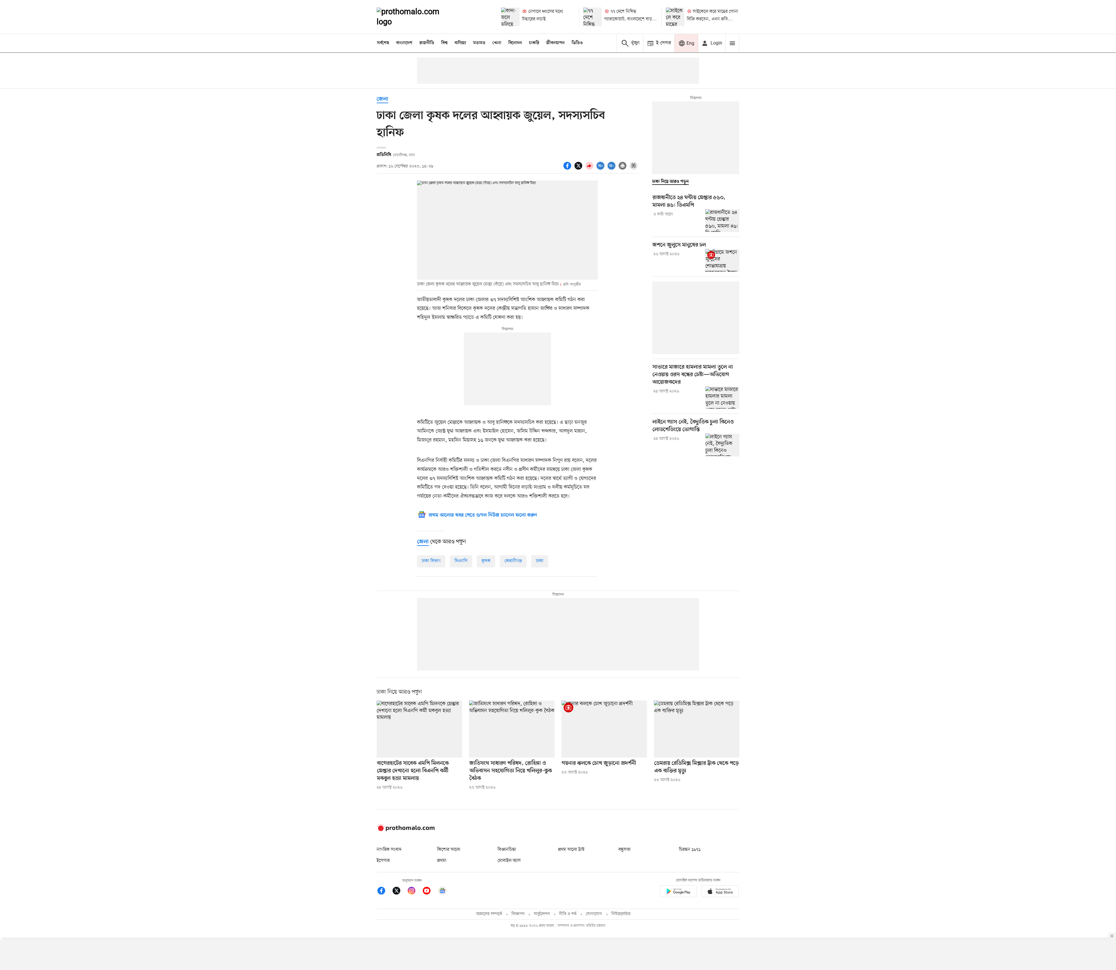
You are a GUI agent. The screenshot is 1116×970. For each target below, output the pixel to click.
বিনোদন (515, 43)
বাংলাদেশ (404, 43)
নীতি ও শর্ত (568, 914)
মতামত (479, 43)
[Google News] (442, 891)
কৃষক (486, 561)
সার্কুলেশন (542, 914)
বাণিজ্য (460, 43)
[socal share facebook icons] (568, 168)
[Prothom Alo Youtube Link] (429, 891)
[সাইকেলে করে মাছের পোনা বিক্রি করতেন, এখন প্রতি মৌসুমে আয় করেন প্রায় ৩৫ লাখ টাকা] (675, 17)
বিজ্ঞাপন (518, 914)
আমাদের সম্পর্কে (489, 914)
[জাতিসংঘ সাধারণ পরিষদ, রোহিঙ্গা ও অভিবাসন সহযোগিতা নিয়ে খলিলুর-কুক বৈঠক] (512, 729)
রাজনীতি (426, 43)
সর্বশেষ (383, 43)
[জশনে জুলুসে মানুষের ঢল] (722, 260)
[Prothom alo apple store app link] (720, 892)
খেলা (496, 43)
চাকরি (534, 43)
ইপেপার (383, 861)
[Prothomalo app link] (678, 892)
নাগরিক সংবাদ (389, 849)
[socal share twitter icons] (579, 168)
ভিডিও (577, 43)
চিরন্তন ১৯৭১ (689, 849)
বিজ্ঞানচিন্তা (507, 849)
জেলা (382, 99)
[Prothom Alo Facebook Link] (384, 891)
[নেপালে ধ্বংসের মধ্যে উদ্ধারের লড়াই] (510, 17)
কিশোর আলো (448, 849)
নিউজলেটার (621, 914)
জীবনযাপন (555, 43)
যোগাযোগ (594, 914)
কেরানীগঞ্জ (513, 561)
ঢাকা (539, 561)
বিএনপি (461, 561)
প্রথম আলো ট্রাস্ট (571, 849)
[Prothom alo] (416, 17)
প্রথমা (441, 861)
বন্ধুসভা (624, 849)
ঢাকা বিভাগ (431, 561)
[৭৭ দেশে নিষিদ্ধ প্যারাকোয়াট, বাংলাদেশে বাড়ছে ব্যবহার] (592, 17)
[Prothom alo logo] (406, 829)
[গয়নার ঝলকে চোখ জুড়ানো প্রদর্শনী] (604, 729)
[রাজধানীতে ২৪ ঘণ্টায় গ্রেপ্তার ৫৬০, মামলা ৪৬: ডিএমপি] (722, 220)
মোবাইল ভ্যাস (509, 861)
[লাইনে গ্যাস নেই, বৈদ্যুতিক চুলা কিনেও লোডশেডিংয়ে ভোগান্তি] (722, 444)
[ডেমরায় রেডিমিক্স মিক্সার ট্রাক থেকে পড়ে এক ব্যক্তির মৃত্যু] (696, 729)
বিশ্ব (444, 43)
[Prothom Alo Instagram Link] (414, 891)
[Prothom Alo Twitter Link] (399, 891)
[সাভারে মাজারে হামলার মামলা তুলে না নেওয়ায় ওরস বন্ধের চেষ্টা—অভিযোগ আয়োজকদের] (722, 397)
